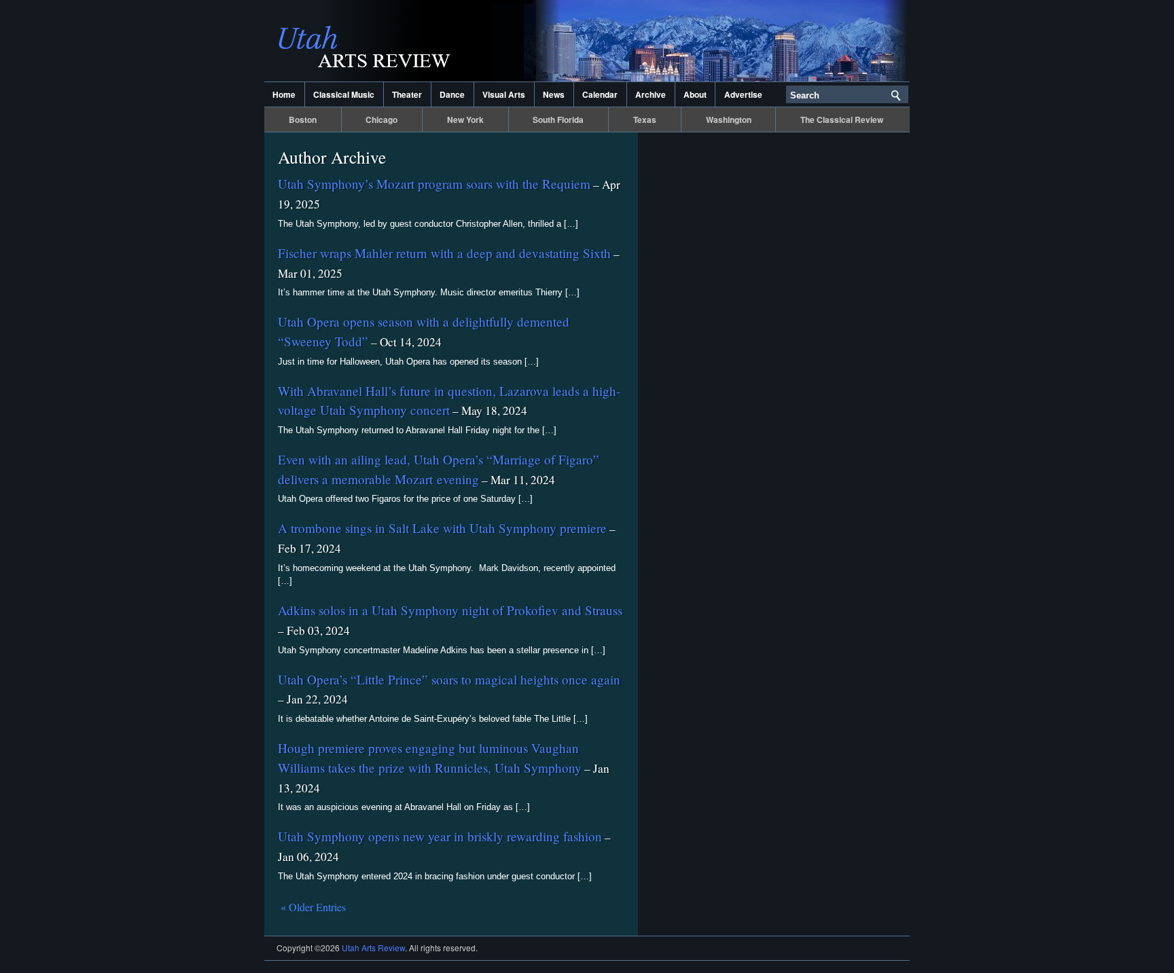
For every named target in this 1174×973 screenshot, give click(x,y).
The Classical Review (841, 119)
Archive (650, 94)
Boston (303, 119)
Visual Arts (503, 94)
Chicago (381, 119)
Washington (728, 119)
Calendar (600, 94)
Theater (407, 94)
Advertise (743, 94)
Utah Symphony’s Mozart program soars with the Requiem (434, 183)
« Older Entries (313, 907)
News (554, 94)
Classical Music (343, 94)
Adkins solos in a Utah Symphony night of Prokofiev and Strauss (450, 610)
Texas (644, 119)
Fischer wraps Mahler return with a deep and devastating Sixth (444, 252)
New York (465, 119)
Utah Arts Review (400, 40)
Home (284, 94)
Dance (452, 94)
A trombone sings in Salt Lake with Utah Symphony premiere (442, 527)
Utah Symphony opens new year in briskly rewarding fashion (440, 836)
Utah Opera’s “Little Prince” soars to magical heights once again (449, 679)
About (695, 94)
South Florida (558, 119)
